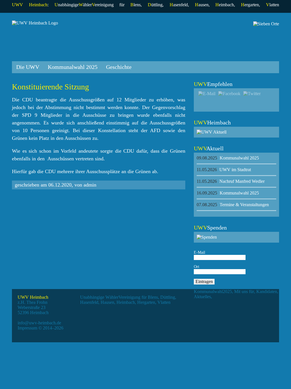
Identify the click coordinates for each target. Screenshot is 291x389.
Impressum (27, 327)
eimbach (224, 4)
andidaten (266, 291)
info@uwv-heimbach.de (39, 322)
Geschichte (119, 67)
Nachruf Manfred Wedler (231, 181)
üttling (155, 4)
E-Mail (199, 252)
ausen (202, 4)
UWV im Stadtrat (224, 169)
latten (272, 4)
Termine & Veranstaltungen (233, 204)
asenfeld (179, 4)
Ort (196, 267)
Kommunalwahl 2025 (72, 67)
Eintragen (204, 281)
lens (135, 4)
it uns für (244, 291)
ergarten (250, 4)
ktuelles (202, 296)
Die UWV (27, 67)
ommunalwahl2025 (213, 291)
